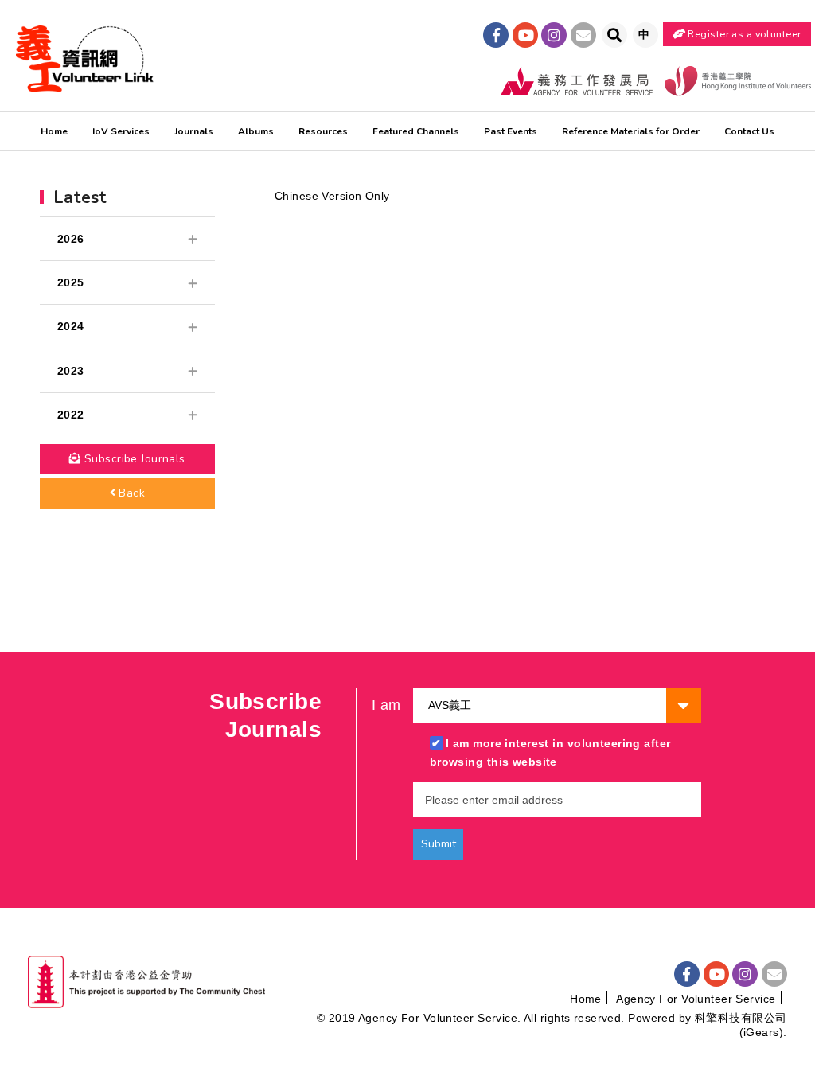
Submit (438, 843)
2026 (70, 238)
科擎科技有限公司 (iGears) (741, 1024)
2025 (70, 282)
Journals (193, 131)
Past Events (510, 131)
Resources (323, 131)
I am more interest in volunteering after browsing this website (550, 752)
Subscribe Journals (132, 458)
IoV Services (121, 131)
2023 (70, 370)
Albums (256, 131)
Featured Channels (415, 131)
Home (54, 131)
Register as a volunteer (743, 34)
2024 (70, 326)
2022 (70, 414)
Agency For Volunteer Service (695, 998)
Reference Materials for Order (631, 131)
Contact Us (749, 131)
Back (130, 493)
